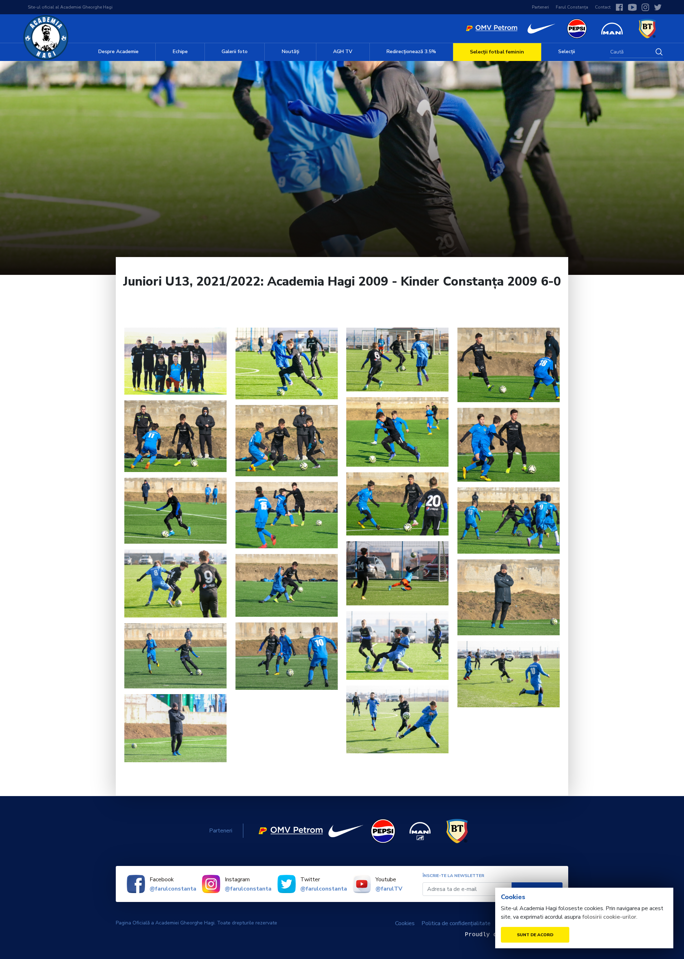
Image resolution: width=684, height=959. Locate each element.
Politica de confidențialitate (456, 923)
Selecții (566, 51)
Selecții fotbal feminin (497, 51)
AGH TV (342, 51)
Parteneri (540, 7)
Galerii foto (235, 51)
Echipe (180, 51)
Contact (603, 7)
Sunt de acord (535, 935)
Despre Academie (118, 51)
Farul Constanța (572, 7)
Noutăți (290, 51)
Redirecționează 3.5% (411, 51)
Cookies (405, 923)
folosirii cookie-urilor (609, 917)
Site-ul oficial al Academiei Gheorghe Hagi (70, 7)
